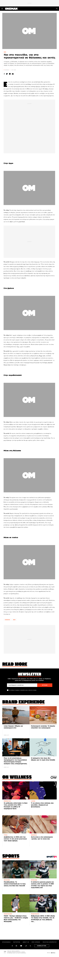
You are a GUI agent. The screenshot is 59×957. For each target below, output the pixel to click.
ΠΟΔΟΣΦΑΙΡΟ (35, 913)
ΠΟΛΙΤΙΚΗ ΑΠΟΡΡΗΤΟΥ (50, 942)
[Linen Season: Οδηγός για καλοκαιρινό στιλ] (15, 715)
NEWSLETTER (41, 945)
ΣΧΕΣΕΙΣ (7, 619)
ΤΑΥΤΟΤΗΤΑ (16, 942)
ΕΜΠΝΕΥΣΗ (7, 801)
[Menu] (2, 8)
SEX (5, 52)
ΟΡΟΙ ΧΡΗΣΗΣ (36, 942)
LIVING (33, 801)
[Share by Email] (13, 74)
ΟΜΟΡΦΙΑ (34, 835)
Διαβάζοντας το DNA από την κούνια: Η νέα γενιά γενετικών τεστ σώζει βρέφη (15, 838)
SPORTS (10, 856)
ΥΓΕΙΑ (5, 835)
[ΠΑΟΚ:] (15, 903)
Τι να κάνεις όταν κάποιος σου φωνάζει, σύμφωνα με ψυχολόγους (42, 805)
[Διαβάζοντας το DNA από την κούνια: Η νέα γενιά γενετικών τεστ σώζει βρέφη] (15, 824)
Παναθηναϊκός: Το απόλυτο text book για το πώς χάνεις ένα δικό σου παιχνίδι (15, 883)
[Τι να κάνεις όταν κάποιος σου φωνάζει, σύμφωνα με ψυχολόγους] (43, 790)
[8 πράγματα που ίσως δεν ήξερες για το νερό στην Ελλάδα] (43, 747)
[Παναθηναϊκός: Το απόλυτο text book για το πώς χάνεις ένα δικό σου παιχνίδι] (15, 869)
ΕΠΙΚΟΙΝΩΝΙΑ (6, 942)
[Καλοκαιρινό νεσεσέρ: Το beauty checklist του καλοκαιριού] (43, 715)
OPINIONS (7, 880)
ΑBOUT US (26, 942)
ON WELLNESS (17, 777)
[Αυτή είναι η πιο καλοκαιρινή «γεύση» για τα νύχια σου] (43, 824)
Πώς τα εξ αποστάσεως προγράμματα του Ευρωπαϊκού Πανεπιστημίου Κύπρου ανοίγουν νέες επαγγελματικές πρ (15, 761)
